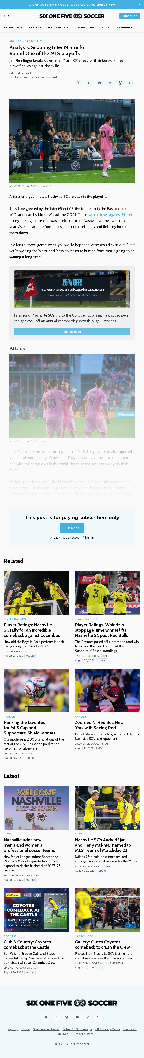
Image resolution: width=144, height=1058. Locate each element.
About (25, 1029)
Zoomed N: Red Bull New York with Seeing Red (99, 725)
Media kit (129, 1029)
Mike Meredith (115, 963)
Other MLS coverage (77, 1029)
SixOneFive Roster (46, 1029)
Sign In (89, 537)
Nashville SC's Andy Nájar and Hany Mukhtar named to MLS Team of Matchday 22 (103, 845)
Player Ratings (15, 619)
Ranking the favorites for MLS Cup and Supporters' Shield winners (30, 728)
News (7, 834)
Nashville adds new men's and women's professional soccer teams (29, 845)
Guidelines (60, 1034)
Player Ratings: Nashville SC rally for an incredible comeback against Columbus (32, 630)
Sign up (13, 1029)
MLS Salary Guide (107, 1029)
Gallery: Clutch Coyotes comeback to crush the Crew (102, 944)
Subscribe (129, 16)
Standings (125, 27)
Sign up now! (72, 332)
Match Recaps (58, 27)
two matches (97, 214)
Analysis (35, 27)
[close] (139, 5)
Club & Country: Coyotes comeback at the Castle (27, 944)
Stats (106, 27)
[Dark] (5, 16)
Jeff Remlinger (20, 72)
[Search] (9, 16)
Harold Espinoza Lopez (92, 656)
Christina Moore (87, 963)
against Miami (120, 214)
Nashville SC (13, 27)
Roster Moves (85, 27)
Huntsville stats (82, 1034)
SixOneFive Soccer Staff (21, 753)
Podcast (10, 936)
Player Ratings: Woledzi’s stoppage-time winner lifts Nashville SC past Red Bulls (101, 630)
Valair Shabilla (15, 651)
